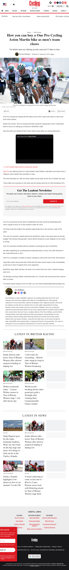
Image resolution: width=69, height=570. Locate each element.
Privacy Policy (9, 556)
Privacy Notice (57, 206)
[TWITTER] (15, 293)
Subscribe (59, 6)
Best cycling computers (34, 529)
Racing (14, 11)
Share (7, 111)
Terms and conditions (42, 546)
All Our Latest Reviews (49, 518)
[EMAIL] (25, 293)
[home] (2, 11)
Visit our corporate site (57, 563)
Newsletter (62, 111)
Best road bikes (34, 518)
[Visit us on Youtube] (63, 3)
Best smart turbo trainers (34, 525)
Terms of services (27, 206)
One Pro (6, 171)
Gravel (55, 11)
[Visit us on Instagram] (55, 3)
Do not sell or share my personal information (47, 550)
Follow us (53, 111)
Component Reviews (49, 524)
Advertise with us (23, 550)
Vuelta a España (19, 524)
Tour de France (19, 518)
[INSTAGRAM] (18, 293)
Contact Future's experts (24, 546)
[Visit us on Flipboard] (65, 3)
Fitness (46, 11)
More (63, 11)
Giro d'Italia (19, 521)
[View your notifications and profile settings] (14, 4)
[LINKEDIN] (22, 293)
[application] (34, 149)
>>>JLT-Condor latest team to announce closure (20, 167)
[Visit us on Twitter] (58, 3)
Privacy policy (57, 546)
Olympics (19, 527)
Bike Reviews (49, 521)
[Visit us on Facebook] (60, 3)
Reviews (23, 11)
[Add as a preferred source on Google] (34, 556)
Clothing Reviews (49, 527)
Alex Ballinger (25, 54)
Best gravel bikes (34, 521)
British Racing (37, 32)
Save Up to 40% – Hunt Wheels (21, 16)
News (7, 11)
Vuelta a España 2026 (43, 16)
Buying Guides (35, 11)
